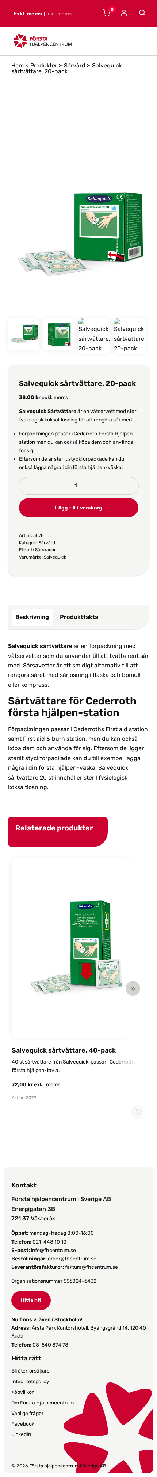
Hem (17, 65)
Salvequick (55, 557)
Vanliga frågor (27, 1413)
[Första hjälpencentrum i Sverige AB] (43, 43)
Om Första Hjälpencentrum (42, 1403)
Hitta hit (31, 1300)
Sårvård (74, 65)
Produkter (43, 65)
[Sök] (141, 13)
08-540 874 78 (50, 1345)
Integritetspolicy (30, 1381)
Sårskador (45, 549)
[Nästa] (133, 988)
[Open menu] (136, 41)
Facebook (22, 1424)
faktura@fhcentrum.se (91, 1267)
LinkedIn (21, 1434)
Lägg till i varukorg (78, 508)
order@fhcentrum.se (72, 1259)
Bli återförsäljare (30, 1371)
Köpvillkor (22, 1392)
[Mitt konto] (123, 13)
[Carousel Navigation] (75, 988)
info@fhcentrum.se (53, 1250)
